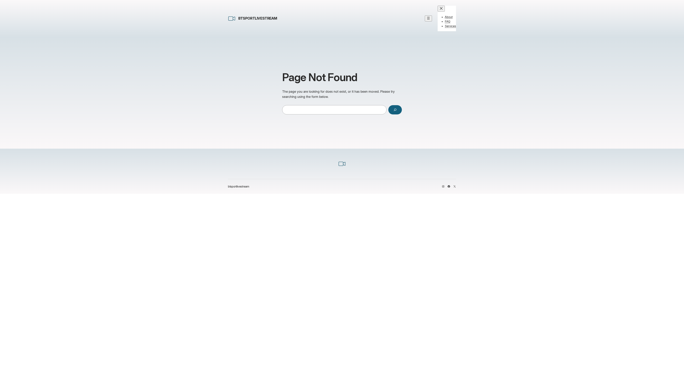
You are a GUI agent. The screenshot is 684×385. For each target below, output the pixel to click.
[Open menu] (428, 18)
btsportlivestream (257, 18)
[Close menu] (441, 9)
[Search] (395, 109)
